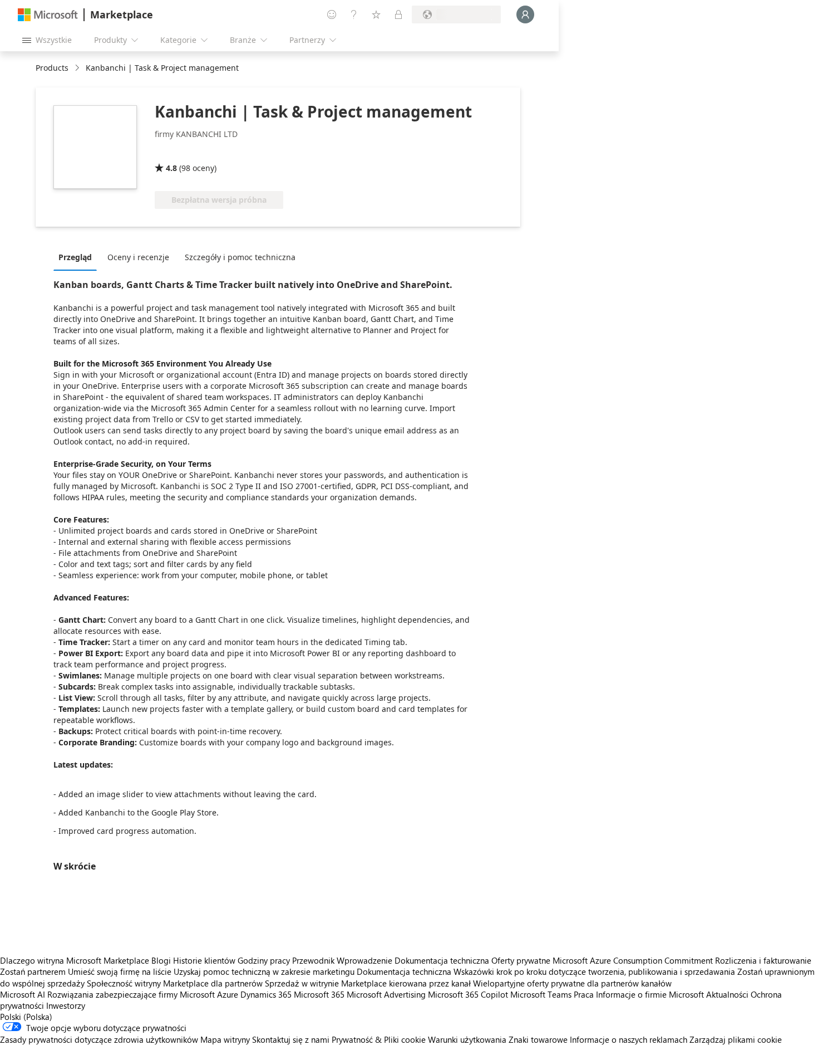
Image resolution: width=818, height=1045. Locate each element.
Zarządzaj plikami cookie (735, 1039)
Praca (584, 994)
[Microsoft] (48, 14)
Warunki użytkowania (467, 1039)
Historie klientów (204, 960)
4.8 (171, 168)
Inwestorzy (65, 1005)
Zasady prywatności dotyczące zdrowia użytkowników (99, 1039)
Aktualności (727, 994)
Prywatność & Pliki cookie (379, 1039)
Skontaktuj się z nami (290, 1039)
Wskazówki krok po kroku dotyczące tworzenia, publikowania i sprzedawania (594, 971)
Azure (227, 994)
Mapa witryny (225, 1039)
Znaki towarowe (538, 1039)
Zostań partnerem (33, 971)
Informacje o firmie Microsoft (650, 994)
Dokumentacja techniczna (442, 960)
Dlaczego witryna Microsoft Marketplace (74, 960)
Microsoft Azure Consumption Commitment (634, 960)
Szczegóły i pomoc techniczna (240, 257)
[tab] (77, 257)
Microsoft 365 (319, 994)
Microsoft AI (22, 994)
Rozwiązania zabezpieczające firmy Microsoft (131, 994)
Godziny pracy (264, 960)
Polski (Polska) (26, 1016)
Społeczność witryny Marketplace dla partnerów (175, 983)
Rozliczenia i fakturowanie (763, 960)
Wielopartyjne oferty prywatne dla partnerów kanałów (572, 983)
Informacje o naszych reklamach (628, 1039)
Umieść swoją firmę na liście (119, 971)
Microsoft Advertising (386, 994)
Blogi (161, 960)
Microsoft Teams (540, 994)
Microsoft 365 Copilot (468, 994)
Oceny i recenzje (138, 257)
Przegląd (75, 257)
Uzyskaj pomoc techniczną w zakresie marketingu (264, 971)
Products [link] (52, 67)
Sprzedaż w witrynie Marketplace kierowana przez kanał (368, 983)
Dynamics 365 (266, 994)
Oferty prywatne (520, 960)
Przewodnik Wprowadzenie (342, 960)
